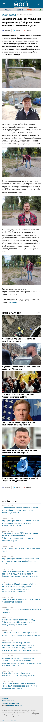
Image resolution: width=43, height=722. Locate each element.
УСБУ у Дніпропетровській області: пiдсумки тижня (21, 549)
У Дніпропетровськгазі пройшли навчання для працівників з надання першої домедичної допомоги (20, 523)
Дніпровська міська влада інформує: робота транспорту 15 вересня (21, 600)
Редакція (5, 698)
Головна (7, 10)
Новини (19, 10)
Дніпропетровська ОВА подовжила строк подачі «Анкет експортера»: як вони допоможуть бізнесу (20, 510)
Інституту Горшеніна (14, 706)
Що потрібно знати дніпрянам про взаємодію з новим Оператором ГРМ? (18, 674)
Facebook (12, 302)
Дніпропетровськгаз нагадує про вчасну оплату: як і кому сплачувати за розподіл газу (21, 633)
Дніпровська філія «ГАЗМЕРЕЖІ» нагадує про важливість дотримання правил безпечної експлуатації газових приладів (19, 574)
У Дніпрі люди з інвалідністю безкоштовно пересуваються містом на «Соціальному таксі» (20, 561)
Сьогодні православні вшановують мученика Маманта (21, 610)
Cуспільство (12, 14)
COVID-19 (31, 10)
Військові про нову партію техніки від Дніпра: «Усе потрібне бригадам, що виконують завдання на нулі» (18, 622)
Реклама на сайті (8, 701)
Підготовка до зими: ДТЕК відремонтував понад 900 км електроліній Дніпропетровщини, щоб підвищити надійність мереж (20, 537)
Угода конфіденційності (10, 703)
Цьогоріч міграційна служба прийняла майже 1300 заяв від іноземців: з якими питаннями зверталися (19, 686)
